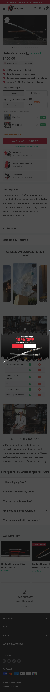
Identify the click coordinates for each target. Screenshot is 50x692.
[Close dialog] (48, 331)
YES (18, 346)
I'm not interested (30, 346)
